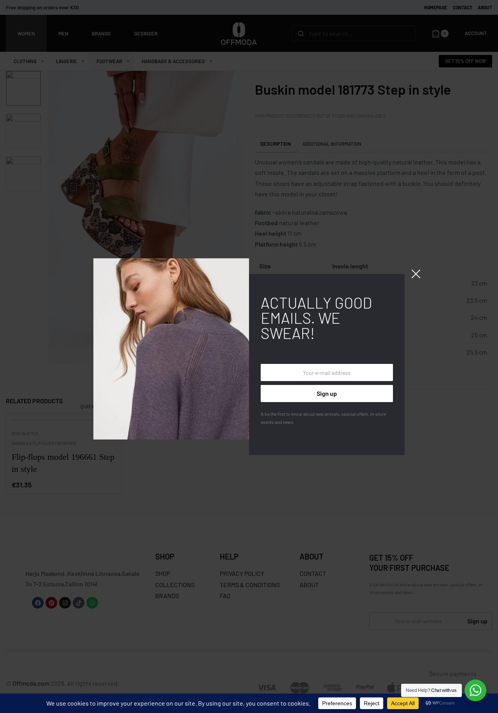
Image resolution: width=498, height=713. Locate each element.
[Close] (416, 274)
